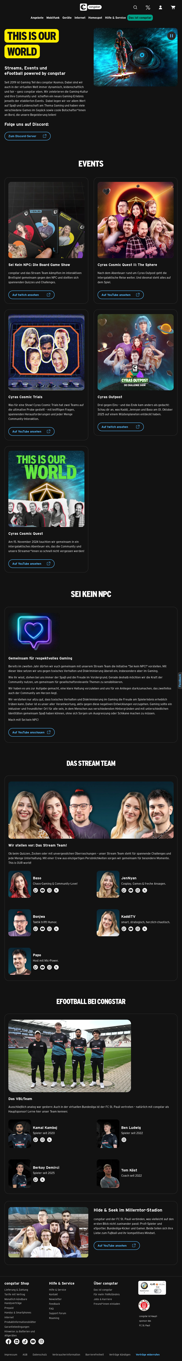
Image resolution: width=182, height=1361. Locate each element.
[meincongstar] (161, 9)
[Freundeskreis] (148, 9)
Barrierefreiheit (94, 1354)
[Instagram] (41, 1341)
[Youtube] (33, 1341)
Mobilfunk (53, 17)
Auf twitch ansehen (25, 295)
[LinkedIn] (17, 1341)
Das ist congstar (140, 17)
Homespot (95, 17)
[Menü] (7, 7)
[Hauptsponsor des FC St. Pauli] (144, 1305)
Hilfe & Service (115, 17)
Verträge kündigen (119, 1354)
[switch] (157, 1291)
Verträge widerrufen (148, 1354)
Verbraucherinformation (66, 1354)
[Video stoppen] (171, 36)
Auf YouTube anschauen (28, 732)
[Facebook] (8, 1341)
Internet (79, 17)
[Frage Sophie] (136, 9)
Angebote (37, 17)
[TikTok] (25, 1341)
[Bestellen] (174, 9)
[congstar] (91, 7)
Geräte (67, 17)
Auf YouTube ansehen (115, 295)
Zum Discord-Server (22, 136)
